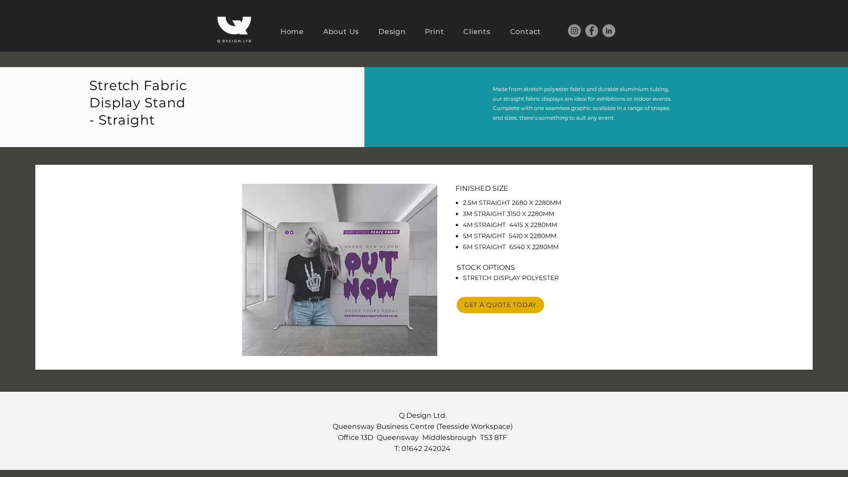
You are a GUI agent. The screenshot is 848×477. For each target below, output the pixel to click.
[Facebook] (591, 30)
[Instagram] (574, 30)
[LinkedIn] (608, 30)
